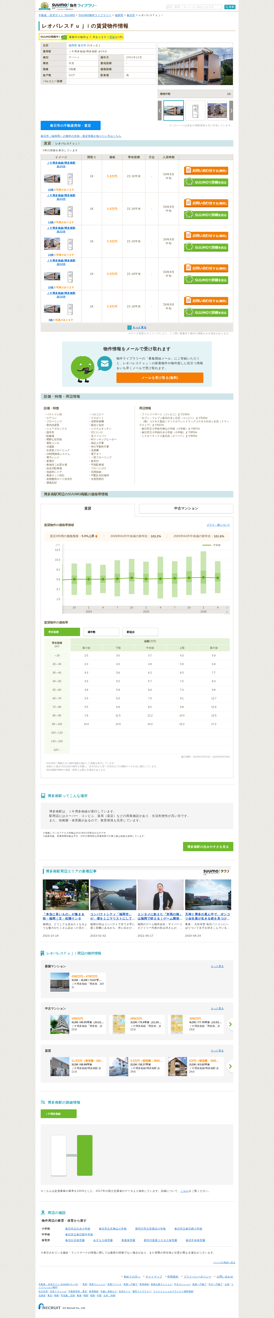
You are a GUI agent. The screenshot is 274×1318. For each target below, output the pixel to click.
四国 (92, 1295)
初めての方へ (132, 1276)
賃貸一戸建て (131, 1284)
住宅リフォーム (58, 1291)
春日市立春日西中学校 (79, 1234)
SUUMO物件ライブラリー (95, 15)
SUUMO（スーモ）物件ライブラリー (68, 6)
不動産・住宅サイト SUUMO (57, 15)
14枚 (51, 222)
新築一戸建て (199, 1284)
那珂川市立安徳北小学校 (150, 1228)
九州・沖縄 (109, 1295)
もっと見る (217, 966)
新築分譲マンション (161, 1284)
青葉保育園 (128, 1240)
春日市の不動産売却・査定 (70, 125)
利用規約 (173, 1276)
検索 (231, 6)
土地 (227, 1284)
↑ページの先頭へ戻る (224, 1262)
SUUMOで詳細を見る (206, 182)
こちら (184, 1190)
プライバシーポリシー (197, 1276)
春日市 (131, 15)
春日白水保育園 (75, 1240)
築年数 (91, 632)
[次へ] (230, 1024)
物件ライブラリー (142, 1291)
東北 (50, 1295)
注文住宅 (43, 1291)
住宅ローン (125, 1291)
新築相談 (93, 1291)
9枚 (51, 320)
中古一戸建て (215, 1284)
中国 (99, 1295)
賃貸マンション (97, 1284)
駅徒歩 (131, 632)
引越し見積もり (108, 1291)
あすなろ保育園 (103, 1240)
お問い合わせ (225, 1276)
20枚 (51, 189)
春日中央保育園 (195, 1240)
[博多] (58, 1155)
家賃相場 (144, 1284)
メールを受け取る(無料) (159, 377)
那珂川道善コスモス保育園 (160, 1240)
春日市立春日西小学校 (188, 1228)
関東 (56, 1295)
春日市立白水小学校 (77, 1228)
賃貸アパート (114, 1284)
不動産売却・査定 (77, 1291)
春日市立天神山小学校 (113, 1228)
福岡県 (119, 15)
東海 (79, 1295)
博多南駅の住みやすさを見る (208, 846)
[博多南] (84, 1155)
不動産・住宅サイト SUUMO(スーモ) (58, 1284)
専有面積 (53, 632)
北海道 (42, 1295)
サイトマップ (154, 1276)
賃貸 (112, 37)
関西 (85, 1295)
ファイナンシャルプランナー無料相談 (173, 1291)
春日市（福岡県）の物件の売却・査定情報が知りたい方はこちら (81, 136)
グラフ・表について (218, 524)
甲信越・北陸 (68, 1295)
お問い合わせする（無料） (206, 170)
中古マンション (182, 1284)
